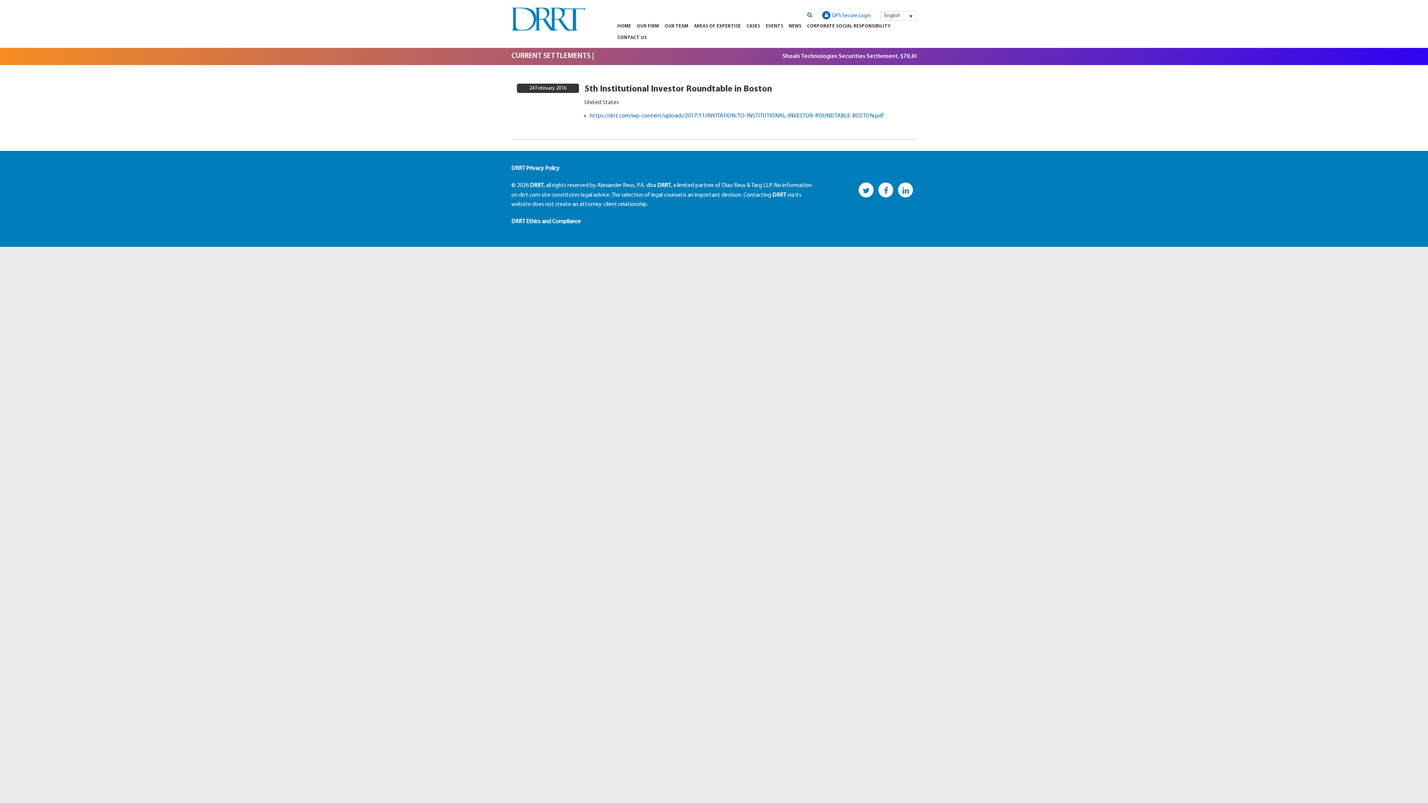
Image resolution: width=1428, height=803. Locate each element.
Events (774, 26)
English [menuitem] (892, 16)
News (795, 26)
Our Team (676, 26)
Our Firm (648, 26)
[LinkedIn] (905, 190)
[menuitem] (898, 16)
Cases (753, 26)
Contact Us (632, 37)
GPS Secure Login (851, 16)
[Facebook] (885, 190)
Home (624, 26)
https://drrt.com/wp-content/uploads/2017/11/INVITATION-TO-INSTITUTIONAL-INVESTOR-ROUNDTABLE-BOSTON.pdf (737, 116)
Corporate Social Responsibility (849, 26)
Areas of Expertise (717, 26)
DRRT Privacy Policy (535, 168)
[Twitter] (866, 190)
